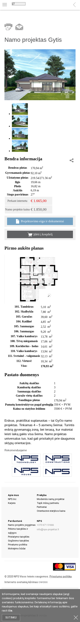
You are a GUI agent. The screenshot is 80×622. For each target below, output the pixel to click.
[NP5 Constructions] (57, 459)
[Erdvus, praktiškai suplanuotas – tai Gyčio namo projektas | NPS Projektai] (40, 99)
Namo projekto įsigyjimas (22, 525)
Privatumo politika (17, 544)
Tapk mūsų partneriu (48, 503)
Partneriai (42, 507)
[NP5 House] (26, 471)
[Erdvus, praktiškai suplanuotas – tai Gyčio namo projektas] (37, 303)
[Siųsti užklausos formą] (19, 27)
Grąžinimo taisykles (18, 540)
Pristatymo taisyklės (18, 536)
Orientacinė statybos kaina (51, 510)
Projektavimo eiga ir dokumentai (42, 221)
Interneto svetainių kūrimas (21, 582)
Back (74, 4)
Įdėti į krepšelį (43, 234)
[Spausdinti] (8, 26)
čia (10, 610)
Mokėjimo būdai (16, 548)
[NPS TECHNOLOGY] (26, 459)
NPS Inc (12, 499)
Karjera (11, 503)
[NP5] (57, 471)
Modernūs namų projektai (50, 499)
